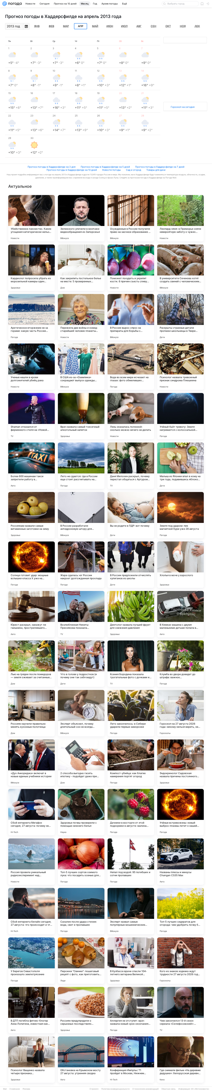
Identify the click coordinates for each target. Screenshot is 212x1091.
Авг (139, 26)
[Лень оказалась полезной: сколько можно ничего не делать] (131, 416)
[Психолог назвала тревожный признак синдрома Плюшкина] (180, 367)
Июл (124, 26)
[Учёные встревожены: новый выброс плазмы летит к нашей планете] (180, 812)
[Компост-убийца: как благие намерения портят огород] (131, 762)
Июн (109, 26)
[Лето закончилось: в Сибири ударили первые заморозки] (131, 713)
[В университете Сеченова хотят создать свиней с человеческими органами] (180, 268)
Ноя (183, 26)
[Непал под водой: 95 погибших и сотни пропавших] (131, 861)
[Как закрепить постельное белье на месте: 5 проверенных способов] (81, 268)
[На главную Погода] (14, 3)
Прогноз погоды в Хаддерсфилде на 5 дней (105, 166)
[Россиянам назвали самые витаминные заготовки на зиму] (31, 515)
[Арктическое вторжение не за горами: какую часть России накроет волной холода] (31, 317)
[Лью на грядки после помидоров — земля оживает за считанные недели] (31, 663)
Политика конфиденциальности (115, 1089)
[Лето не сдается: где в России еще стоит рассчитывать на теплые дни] (81, 465)
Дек (197, 26)
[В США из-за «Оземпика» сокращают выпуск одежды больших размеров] (81, 367)
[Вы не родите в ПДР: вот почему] (131, 515)
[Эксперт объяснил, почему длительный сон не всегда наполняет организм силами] (81, 713)
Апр (80, 26)
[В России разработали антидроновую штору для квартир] (81, 515)
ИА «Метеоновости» (200, 1089)
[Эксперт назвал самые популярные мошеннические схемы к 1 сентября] (131, 911)
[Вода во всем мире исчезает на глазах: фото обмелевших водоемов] (131, 367)
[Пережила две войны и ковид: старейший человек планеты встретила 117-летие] (81, 317)
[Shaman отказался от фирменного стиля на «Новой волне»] (31, 416)
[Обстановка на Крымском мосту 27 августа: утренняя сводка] (81, 1059)
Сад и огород (133, 169)
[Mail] (4, 3)
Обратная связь (168, 1089)
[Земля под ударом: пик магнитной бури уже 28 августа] (180, 515)
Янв (37, 26)
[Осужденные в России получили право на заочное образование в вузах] (131, 218)
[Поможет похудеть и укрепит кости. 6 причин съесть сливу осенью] (131, 268)
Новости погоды (111, 169)
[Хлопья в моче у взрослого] (180, 564)
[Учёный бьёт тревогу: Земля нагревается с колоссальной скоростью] (180, 416)
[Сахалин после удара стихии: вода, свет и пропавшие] (81, 911)
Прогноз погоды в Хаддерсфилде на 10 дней (72, 169)
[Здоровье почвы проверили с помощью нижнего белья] (81, 812)
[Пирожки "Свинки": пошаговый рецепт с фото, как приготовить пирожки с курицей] (81, 960)
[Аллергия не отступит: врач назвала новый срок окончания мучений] (131, 1010)
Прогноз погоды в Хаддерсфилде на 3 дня (51, 166)
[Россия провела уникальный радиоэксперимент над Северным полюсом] (31, 861)
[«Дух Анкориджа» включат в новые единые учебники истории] (31, 762)
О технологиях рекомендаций (145, 1089)
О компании (14, 1089)
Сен (153, 26)
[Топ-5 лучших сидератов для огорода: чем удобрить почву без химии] (180, 911)
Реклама (26, 1089)
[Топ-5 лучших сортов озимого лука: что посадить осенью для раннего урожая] (81, 861)
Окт (168, 26)
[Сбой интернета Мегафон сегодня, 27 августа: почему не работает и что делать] (31, 812)
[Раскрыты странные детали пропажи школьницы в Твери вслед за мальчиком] (180, 317)
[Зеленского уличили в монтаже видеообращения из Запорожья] (81, 218)
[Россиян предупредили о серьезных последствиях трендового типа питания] (81, 1010)
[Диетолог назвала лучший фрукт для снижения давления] (131, 614)
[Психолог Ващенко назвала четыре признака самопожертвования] (31, 1059)
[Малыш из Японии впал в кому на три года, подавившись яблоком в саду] (180, 465)
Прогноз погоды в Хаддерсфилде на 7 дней (159, 166)
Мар (66, 26)
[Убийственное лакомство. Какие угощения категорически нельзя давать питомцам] (31, 218)
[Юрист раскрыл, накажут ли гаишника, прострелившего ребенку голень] (31, 614)
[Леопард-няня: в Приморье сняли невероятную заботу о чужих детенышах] (180, 218)
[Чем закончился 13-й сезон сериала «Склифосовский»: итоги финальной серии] (180, 1010)
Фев (51, 26)
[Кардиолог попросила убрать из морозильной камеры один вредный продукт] (31, 268)
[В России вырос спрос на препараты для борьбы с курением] (131, 317)
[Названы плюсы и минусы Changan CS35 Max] (180, 861)
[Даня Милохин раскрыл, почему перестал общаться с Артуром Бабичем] (131, 465)
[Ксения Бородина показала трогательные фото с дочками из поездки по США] (131, 663)
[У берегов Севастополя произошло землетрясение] (31, 960)
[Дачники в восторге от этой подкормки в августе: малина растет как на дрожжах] (131, 812)
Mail (5, 1089)
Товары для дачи (155, 169)
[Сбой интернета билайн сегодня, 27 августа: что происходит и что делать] (31, 911)
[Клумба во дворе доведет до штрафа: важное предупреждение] (180, 663)
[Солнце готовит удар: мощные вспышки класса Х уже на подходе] (31, 564)
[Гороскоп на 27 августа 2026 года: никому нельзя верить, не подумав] (180, 713)
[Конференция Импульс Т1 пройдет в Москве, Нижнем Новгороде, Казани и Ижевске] (131, 1059)
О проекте (94, 1089)
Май (95, 26)
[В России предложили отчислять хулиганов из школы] (131, 564)
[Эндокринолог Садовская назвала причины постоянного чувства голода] (180, 762)
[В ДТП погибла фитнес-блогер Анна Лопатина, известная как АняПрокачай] (31, 1010)
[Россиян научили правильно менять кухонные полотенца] (31, 713)
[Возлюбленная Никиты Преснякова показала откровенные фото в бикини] (81, 614)
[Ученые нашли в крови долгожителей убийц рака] (31, 367)
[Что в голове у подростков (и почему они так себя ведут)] (81, 663)
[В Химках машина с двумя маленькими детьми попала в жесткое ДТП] (180, 614)
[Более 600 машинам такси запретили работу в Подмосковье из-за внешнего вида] (31, 465)
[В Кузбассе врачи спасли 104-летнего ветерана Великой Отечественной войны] (131, 960)
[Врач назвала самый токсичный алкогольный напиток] (81, 416)
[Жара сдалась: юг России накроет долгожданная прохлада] (81, 564)
